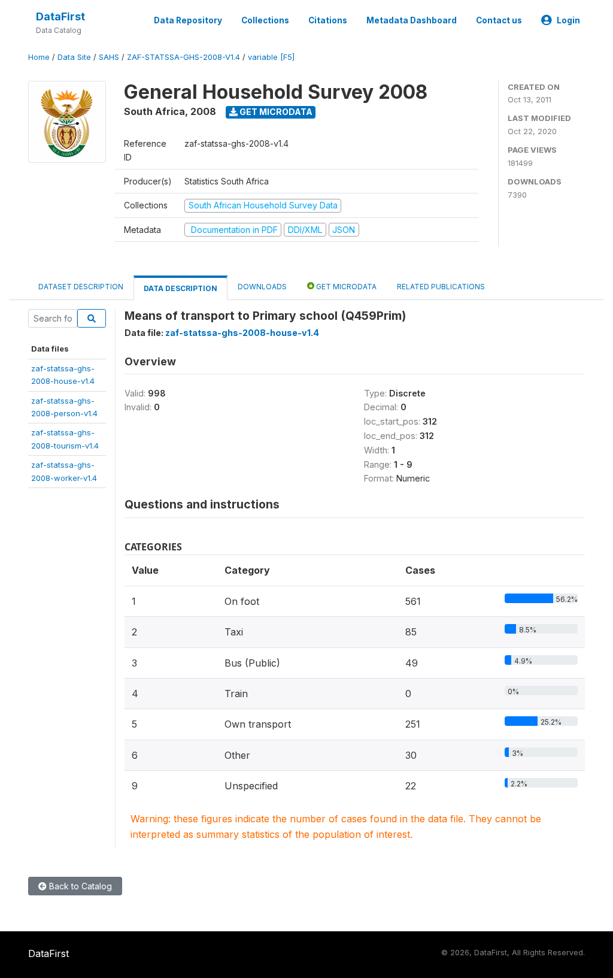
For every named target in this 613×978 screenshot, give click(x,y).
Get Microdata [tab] (345, 286)
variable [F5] (271, 57)
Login (568, 20)
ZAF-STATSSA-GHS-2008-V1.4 (183, 57)
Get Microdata (275, 112)
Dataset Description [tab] (80, 286)
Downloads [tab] (262, 286)
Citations (327, 20)
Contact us (499, 20)
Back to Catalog (79, 886)
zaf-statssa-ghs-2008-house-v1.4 (242, 333)
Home (39, 57)
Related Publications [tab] (441, 286)
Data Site (74, 57)
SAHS (109, 57)
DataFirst (60, 16)
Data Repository (188, 20)
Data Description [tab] (180, 288)
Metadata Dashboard (411, 20)
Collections (265, 20)
